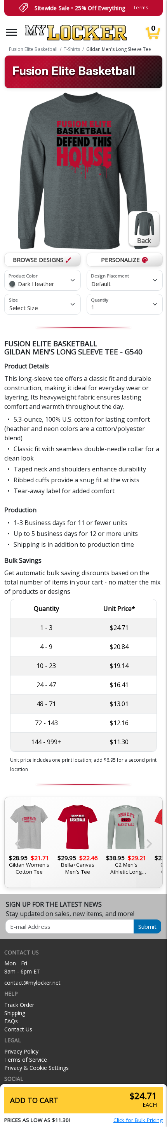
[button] (11, 32)
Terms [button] (140, 7)
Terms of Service (25, 1059)
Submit (147, 926)
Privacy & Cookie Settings (36, 1067)
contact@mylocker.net (32, 982)
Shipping (14, 1013)
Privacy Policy (21, 1051)
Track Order (19, 1004)
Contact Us (18, 1029)
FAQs (11, 1021)
